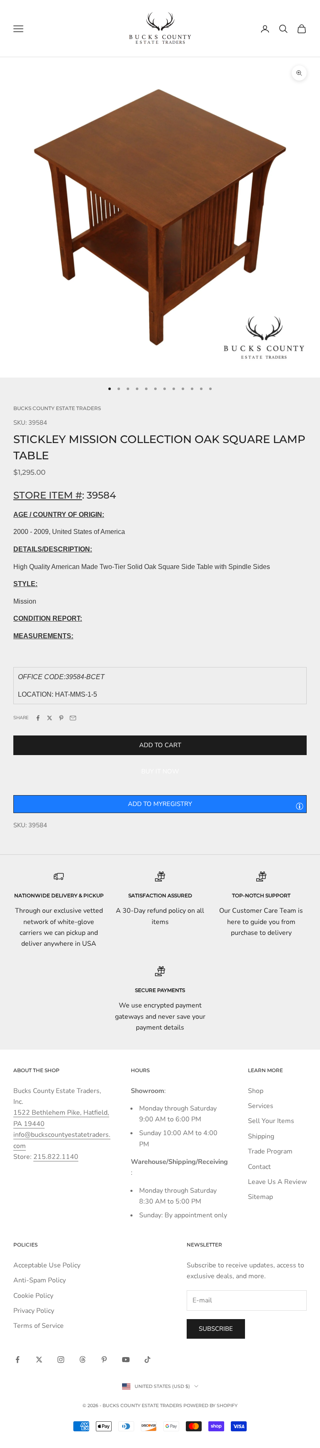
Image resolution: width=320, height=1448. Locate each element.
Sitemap (260, 1196)
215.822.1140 (55, 1156)
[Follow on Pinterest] (104, 1359)
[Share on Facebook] (38, 718)
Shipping (261, 1136)
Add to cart (160, 745)
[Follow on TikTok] (147, 1359)
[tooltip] (299, 806)
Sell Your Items (271, 1121)
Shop (255, 1090)
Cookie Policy (33, 1295)
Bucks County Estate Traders (57, 408)
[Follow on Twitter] (39, 1359)
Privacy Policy (33, 1310)
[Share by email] (73, 718)
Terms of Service (38, 1325)
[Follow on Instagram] (61, 1359)
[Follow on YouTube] (126, 1359)
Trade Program (270, 1151)
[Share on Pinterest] (61, 718)
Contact (259, 1166)
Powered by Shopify (210, 1405)
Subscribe (216, 1329)
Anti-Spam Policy (39, 1280)
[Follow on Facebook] (17, 1359)
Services (260, 1106)
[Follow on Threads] (82, 1359)
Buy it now (160, 771)
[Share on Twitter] (49, 718)
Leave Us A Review (277, 1181)
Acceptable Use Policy (46, 1265)
